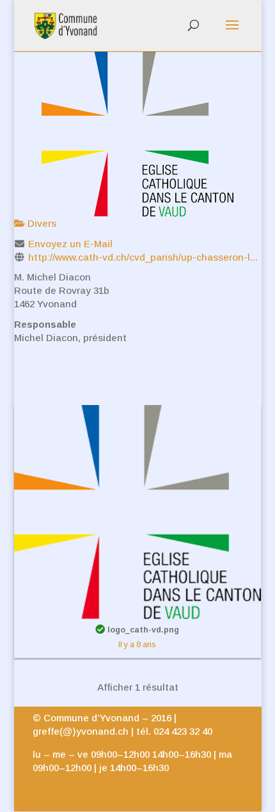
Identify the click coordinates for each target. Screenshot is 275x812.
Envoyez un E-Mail (70, 243)
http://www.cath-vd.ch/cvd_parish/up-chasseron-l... (143, 257)
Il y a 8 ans (137, 644)
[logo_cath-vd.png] (137, 510)
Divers (40, 223)
